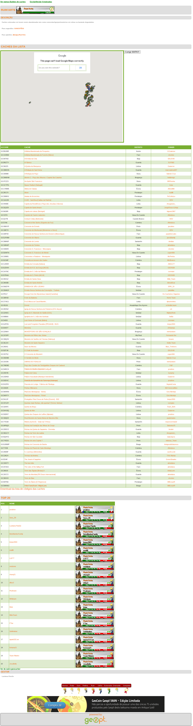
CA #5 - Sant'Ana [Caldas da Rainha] (37, 200)
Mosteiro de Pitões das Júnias (35, 335)
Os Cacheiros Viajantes (171, 294)
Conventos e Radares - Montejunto (37, 256)
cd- (171, 309)
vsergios (171, 403)
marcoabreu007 (171, 170)
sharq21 (12, 574)
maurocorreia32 (171, 422)
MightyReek (171, 313)
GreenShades (171, 459)
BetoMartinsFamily (16, 534)
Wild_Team (171, 279)
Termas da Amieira (31, 455)
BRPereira (171, 181)
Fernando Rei (171, 335)
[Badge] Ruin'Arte (19, 35)
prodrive (171, 369)
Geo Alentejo (171, 392)
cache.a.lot (171, 452)
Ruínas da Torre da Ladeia (34, 433)
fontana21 (13, 647)
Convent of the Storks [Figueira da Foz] (38, 223)
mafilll (171, 192)
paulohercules (171, 234)
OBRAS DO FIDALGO (32, 362)
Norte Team (171, 298)
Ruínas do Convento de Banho (35, 444)
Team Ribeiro (14, 656)
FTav (11, 623)
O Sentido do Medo (31, 358)
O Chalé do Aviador (31, 350)
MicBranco (171, 260)
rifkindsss (171, 215)
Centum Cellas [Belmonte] (33, 219)
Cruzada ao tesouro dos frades (35, 260)
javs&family (171, 238)
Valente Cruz (171, 174)
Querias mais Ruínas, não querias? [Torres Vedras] (43, 403)
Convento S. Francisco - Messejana (37, 249)
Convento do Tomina (32, 245)
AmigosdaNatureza (171, 444)
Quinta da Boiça (30, 407)
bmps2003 (171, 324)
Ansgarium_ (171, 204)
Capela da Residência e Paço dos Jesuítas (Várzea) (43, 204)
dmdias (171, 241)
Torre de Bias (29, 478)
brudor (171, 429)
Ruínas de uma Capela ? (33, 440)
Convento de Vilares (31, 238)
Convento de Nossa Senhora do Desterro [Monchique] (44, 234)
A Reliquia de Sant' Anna (33, 170)
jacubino (171, 226)
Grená (26, 305)
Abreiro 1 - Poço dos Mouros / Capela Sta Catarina (43, 177)
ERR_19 (171, 286)
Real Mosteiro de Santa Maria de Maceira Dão (41, 418)
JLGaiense (171, 151)
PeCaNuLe (171, 196)
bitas (11, 607)
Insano (171, 339)
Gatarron (171, 166)
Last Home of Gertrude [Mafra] (35, 320)
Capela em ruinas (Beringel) (34, 211)
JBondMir (171, 189)
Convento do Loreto (31, 241)
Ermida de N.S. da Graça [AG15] (36, 268)
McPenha (171, 256)
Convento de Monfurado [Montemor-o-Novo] (40, 230)
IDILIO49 (171, 159)
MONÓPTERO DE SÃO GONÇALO (37, 331)
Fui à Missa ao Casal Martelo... (35, 301)
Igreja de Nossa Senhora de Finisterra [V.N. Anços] (43, 309)
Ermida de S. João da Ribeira (35, 271)
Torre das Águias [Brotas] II (34, 471)
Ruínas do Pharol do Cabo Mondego (37, 448)
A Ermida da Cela (30, 159)
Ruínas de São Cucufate (33, 437)
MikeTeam (13, 615)
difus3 (11, 583)
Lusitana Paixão (15, 526)
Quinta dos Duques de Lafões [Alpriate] (38, 414)
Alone (26, 192)
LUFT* (11, 558)
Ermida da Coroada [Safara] (34, 264)
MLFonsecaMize (171, 388)
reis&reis (12, 566)
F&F (171, 365)
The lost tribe (29, 463)
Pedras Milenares (30, 388)
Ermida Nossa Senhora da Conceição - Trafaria (41, 290)
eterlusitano (171, 331)
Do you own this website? (49, 68)
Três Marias (171, 455)
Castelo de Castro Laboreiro (34, 215)
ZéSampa (171, 328)
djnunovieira (171, 301)
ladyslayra (171, 437)
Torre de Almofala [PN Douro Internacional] (39, 474)
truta (171, 185)
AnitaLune (171, 471)
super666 (171, 253)
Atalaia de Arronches (32, 196)
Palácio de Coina (30, 373)
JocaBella (13, 664)
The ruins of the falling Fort (34, 467)
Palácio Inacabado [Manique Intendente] (39, 377)
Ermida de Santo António (33, 283)
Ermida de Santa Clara (32, 279)
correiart (171, 271)
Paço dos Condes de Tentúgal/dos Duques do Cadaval (44, 365)
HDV (171, 200)
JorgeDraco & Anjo (171, 207)
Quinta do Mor (29, 410)
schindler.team (171, 305)
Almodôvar (171, 283)
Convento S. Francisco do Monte (36, 253)
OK (80, 68)
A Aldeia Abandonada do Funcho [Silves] (39, 155)
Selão (171, 316)
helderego (171, 177)
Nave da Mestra (30, 347)
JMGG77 (171, 264)
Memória (27, 328)
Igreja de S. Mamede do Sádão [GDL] (38, 313)
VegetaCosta (171, 384)
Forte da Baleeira (30, 298)
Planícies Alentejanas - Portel (35, 395)
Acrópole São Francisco (33, 181)
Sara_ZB (12, 518)
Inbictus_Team (171, 440)
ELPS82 (171, 162)
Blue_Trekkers (171, 347)
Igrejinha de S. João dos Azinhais (36, 316)
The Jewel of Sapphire (32, 459)
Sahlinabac (13, 631)
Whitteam (12, 599)
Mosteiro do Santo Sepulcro (34, 343)
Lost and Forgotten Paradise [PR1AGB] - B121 (41, 324)
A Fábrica (27, 162)
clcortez (171, 155)
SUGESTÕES (19, 28)
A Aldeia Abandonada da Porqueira (36, 151)
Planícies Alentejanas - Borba (35, 392)
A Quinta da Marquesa (32, 166)
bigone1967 (171, 211)
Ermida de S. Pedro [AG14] (34, 275)
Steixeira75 (171, 425)
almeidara (171, 245)
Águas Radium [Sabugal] (33, 185)
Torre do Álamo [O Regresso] (35, 482)
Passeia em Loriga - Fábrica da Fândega (39, 384)
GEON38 (171, 268)
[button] (87, 102)
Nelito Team (171, 343)
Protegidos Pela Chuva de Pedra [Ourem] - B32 (41, 399)
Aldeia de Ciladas (30, 189)
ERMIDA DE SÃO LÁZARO (34, 286)
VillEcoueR (171, 482)
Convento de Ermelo (31, 226)
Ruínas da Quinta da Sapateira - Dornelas (39, 429)
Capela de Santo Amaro (33, 207)
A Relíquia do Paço (31, 174)
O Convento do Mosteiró (33, 354)
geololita (171, 290)
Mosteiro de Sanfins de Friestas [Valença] (39, 339)
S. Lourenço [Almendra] (33, 452)
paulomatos (171, 418)
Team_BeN (171, 407)
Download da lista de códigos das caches (22, 489)
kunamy (171, 373)
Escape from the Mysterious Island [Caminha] (41, 294)
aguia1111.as (14, 639)
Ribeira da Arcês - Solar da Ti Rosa (37, 422)
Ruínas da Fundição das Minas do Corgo (39, 425)
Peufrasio (12, 591)
